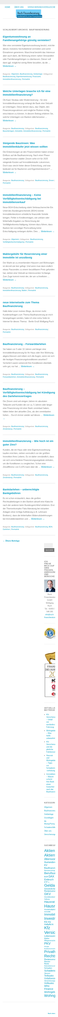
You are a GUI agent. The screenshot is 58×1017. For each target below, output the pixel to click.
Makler (24, 290)
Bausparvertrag (49, 870)
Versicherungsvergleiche (41, 7)
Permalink (26, 79)
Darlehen (6, 529)
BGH (50, 527)
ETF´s (46, 882)
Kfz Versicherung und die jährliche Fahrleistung (51, 747)
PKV (47, 943)
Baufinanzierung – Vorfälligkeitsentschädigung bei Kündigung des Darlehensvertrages (29, 392)
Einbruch (48, 879)
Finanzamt (37, 77)
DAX (51, 876)
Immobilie (19, 131)
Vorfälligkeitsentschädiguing (13, 242)
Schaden (48, 968)
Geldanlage (37, 74)
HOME (7, 7)
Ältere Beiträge (11, 541)
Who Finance (48, 987)
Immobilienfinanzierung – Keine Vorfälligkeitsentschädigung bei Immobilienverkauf (22, 198)
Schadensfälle (50, 827)
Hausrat (49, 901)
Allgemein (15, 74)
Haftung (47, 899)
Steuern (47, 973)
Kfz (45, 922)
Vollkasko (49, 983)
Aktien (49, 851)
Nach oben (51, 1013)
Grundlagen (48, 818)
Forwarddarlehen (9, 377)
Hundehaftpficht (50, 909)
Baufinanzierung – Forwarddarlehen (24, 344)
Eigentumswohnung (24, 77)
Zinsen (51, 180)
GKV (47, 894)
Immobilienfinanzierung (12, 79)
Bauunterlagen (8, 131)
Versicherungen (50, 834)
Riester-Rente (47, 963)
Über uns (19, 7)
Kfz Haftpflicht (48, 923)
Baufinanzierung (26, 74)
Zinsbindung (7, 429)
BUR (46, 877)
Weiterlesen (9, 66)
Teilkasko (49, 975)
